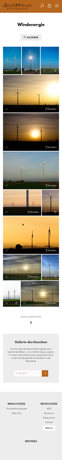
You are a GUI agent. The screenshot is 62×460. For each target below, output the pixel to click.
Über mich (16, 413)
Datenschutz (49, 418)
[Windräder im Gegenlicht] (31, 94)
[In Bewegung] (31, 170)
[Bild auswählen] (6, 70)
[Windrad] (50, 267)
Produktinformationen (16, 409)
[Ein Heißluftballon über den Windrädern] (31, 235)
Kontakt (49, 422)
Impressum (49, 413)
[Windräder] (11, 294)
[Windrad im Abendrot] (50, 203)
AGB (49, 409)
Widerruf (49, 428)
